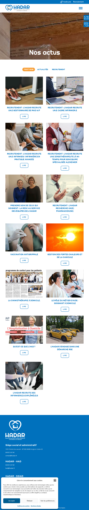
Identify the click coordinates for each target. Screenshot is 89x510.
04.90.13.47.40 (9, 452)
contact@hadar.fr (11, 456)
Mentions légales (36, 506)
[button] (55, 480)
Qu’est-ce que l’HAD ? (24, 346)
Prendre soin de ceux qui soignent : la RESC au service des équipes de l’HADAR (24, 208)
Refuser (29, 501)
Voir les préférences (47, 501)
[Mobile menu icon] (81, 8)
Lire (24, 116)
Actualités (42, 69)
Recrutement (78, 2)
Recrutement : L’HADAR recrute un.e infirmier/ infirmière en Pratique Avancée (24, 157)
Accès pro (67, 2)
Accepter (11, 501)
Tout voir (28, 69)
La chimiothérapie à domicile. (24, 300)
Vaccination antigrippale (24, 254)
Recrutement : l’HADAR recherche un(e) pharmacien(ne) (65, 208)
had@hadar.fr (10, 468)
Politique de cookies (23, 506)
